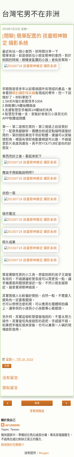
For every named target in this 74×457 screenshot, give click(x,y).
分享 (6, 366)
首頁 (37, 403)
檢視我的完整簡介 (12, 444)
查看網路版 (37, 411)
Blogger (44, 453)
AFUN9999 (12, 425)
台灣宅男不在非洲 (31, 13)
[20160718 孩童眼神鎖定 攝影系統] (30, 66)
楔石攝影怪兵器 (23, 93)
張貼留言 (10, 387)
